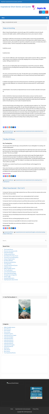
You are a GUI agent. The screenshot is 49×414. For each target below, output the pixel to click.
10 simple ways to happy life (10, 275)
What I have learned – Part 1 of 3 (14, 188)
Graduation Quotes (8, 333)
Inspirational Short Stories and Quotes (16, 7)
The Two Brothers (8, 270)
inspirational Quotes (8, 340)
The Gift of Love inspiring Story (11, 257)
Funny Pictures (7, 329)
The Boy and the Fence (9, 254)
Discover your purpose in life (10, 251)
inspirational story (39, 131)
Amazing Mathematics (9, 278)
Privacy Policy (36, 408)
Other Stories (7, 349)
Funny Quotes (7, 330)
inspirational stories (30, 131)
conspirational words (20, 131)
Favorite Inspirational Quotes (11, 265)
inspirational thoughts (8, 132)
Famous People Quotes (9, 259)
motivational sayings (40, 232)
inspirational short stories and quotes (22, 408)
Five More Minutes (8, 260)
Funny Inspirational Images (10, 273)
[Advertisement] (17, 123)
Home (11, 408)
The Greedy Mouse (8, 249)
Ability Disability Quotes (9, 268)
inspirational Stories (9, 131)
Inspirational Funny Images (10, 335)
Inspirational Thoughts (9, 344)
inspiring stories (38, 180)
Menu (3, 17)
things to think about (7, 233)
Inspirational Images (8, 252)
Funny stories (7, 332)
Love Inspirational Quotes (10, 271)
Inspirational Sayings (8, 341)
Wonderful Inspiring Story (10, 262)
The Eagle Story (7, 263)
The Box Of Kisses (9, 139)
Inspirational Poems (8, 338)
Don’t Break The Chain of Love (11, 255)
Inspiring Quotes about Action (11, 279)
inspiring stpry (6, 181)
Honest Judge (7, 276)
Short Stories (7, 351)
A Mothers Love (7, 267)
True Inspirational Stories (10, 352)
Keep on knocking (9, 28)
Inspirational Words (9, 232)
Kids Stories (6, 348)
